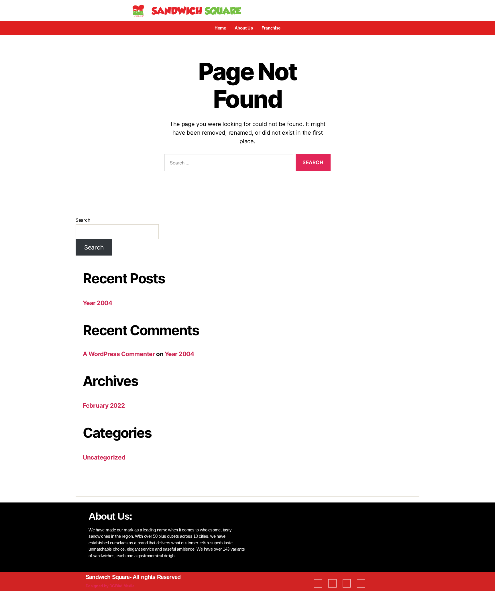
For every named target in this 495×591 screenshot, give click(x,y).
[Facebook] (318, 583)
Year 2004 (97, 303)
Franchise (271, 27)
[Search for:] (227, 163)
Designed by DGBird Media (110, 586)
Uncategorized (104, 457)
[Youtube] (347, 583)
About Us (244, 27)
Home (220, 27)
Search (83, 220)
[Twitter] (332, 583)
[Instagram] (361, 583)
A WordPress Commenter (119, 354)
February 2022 (104, 405)
